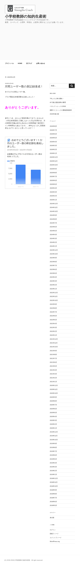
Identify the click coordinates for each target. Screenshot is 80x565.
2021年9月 (53, 350)
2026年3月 (53, 145)
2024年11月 (54, 207)
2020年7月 (53, 405)
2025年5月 (53, 184)
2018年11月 (54, 482)
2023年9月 (53, 258)
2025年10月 (54, 165)
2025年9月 (53, 169)
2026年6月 (53, 134)
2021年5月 (53, 366)
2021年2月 (53, 378)
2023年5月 (53, 273)
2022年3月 (53, 327)
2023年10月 (54, 254)
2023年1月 (53, 289)
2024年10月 (54, 211)
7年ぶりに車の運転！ (57, 98)
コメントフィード (55, 537)
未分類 (52, 517)
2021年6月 (53, 362)
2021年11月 (54, 343)
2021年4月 (53, 370)
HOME (20, 63)
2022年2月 (53, 331)
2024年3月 (53, 238)
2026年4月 (53, 142)
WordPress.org (55, 541)
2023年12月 (54, 250)
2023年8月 (53, 261)
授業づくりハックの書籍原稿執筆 (61, 110)
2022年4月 (53, 323)
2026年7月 (53, 130)
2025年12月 (54, 157)
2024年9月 (53, 215)
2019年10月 (54, 439)
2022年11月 (54, 296)
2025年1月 (53, 200)
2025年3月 (53, 192)
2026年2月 (53, 149)
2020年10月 (54, 393)
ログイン (53, 530)
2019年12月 (54, 432)
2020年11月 (54, 389)
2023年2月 (53, 285)
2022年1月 (53, 335)
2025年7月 (53, 176)
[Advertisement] (40, 39)
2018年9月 (53, 490)
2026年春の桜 (54, 114)
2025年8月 (53, 172)
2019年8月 (53, 447)
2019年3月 (53, 467)
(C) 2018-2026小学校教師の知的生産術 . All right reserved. (23, 560)
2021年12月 (54, 339)
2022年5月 (53, 320)
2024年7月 (53, 223)
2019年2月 (53, 470)
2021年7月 (53, 358)
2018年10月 (54, 486)
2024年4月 (53, 234)
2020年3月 (53, 420)
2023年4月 (53, 277)
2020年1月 (53, 428)
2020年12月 (54, 385)
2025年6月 (53, 180)
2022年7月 (53, 312)
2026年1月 (53, 153)
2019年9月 (53, 443)
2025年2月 (53, 196)
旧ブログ (29, 63)
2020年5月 (53, 412)
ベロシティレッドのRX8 (58, 106)
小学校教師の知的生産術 (25, 16)
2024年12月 (54, 203)
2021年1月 (53, 381)
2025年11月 (54, 161)
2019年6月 (53, 455)
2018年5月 (53, 505)
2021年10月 (54, 347)
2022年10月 (54, 300)
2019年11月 (54, 436)
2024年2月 (53, 242)
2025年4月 (53, 188)
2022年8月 (53, 308)
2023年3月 (53, 281)
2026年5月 (53, 138)
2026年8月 (53, 126)
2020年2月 (53, 424)
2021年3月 (53, 374)
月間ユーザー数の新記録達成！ (24, 86)
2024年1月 (53, 246)
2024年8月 (53, 219)
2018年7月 (53, 498)
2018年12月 (54, 478)
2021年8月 (53, 354)
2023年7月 (53, 265)
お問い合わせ (40, 63)
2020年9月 (53, 397)
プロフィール (9, 63)
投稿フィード (54, 533)
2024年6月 (53, 227)
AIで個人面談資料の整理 (58, 102)
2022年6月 (53, 316)
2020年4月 (53, 416)
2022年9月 (53, 304)
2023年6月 (53, 269)
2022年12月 (54, 292)
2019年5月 (53, 459)
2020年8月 (53, 401)
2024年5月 (53, 231)
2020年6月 (53, 409)
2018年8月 (53, 494)
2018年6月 (53, 501)
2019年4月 (53, 463)
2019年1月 (53, 474)
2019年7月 (53, 451)
